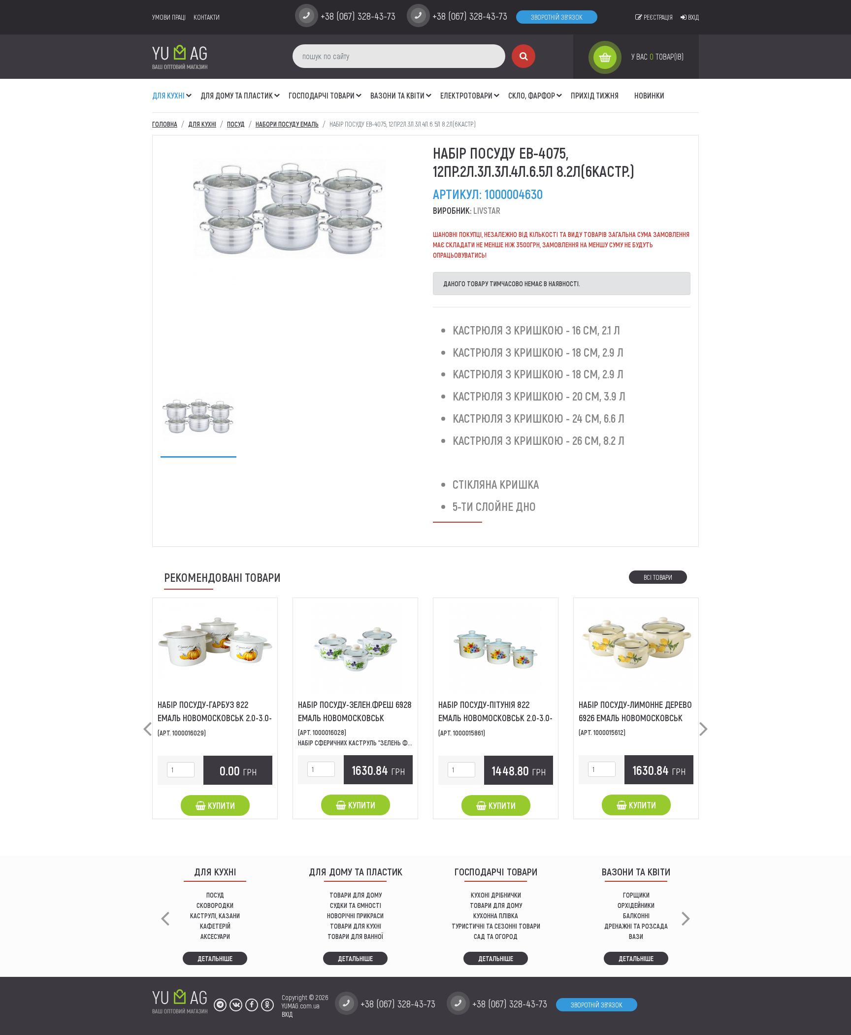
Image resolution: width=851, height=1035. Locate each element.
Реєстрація (657, 17)
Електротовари (466, 95)
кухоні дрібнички (496, 895)
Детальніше (214, 958)
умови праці (169, 17)
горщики (636, 895)
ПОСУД (215, 895)
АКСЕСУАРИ (215, 936)
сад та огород (496, 936)
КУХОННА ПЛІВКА (495, 915)
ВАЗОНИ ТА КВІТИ (397, 95)
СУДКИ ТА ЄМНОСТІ (355, 905)
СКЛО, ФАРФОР (531, 95)
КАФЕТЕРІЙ (215, 926)
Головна (164, 124)
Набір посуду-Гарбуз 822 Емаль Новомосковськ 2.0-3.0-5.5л (215, 717)
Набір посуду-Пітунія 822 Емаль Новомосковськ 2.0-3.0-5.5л (495, 717)
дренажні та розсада (636, 926)
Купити (220, 805)
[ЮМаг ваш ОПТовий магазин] (179, 56)
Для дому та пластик (236, 95)
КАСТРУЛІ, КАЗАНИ (215, 915)
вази (636, 936)
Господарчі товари (322, 95)
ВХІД (287, 1014)
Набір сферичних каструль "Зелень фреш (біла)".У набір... (381, 742)
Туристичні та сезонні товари (496, 926)
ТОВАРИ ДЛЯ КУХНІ (355, 926)
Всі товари (658, 577)
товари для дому (496, 905)
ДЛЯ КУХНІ (168, 95)
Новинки (649, 95)
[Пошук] (523, 56)
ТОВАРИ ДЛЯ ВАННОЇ (355, 936)
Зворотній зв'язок (557, 17)
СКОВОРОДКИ (214, 905)
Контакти (207, 17)
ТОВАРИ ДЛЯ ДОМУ (355, 895)
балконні (636, 915)
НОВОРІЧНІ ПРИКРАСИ (355, 915)
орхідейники (636, 905)
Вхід (693, 17)
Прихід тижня (595, 95)
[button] (189, 90)
